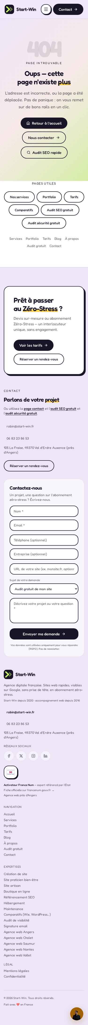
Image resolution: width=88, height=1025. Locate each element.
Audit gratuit (36, 246)
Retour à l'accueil (47, 123)
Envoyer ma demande (41, 634)
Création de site (15, 874)
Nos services (19, 197)
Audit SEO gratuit (60, 210)
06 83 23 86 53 (18, 438)
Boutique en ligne (17, 891)
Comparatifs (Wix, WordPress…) (27, 914)
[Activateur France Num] (11, 772)
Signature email (15, 926)
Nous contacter (41, 137)
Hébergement (14, 903)
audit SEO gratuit (63, 408)
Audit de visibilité (16, 920)
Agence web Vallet (17, 955)
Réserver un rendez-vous (39, 359)
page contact (34, 408)
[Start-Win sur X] (21, 756)
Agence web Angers (19, 932)
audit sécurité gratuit (21, 413)
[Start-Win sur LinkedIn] (45, 756)
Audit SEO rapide (46, 152)
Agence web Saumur (19, 943)
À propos (72, 238)
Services (15, 238)
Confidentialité (15, 976)
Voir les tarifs (30, 345)
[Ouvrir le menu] (46, 9)
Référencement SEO (19, 897)
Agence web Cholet (18, 938)
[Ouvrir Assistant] (76, 1013)
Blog (57, 238)
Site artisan (12, 885)
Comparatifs (24, 210)
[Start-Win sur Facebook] (9, 756)
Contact (65, 9)
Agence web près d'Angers (20, 795)
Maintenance (13, 909)
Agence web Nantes (19, 949)
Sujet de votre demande (25, 580)
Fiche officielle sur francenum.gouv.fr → (29, 790)
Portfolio (49, 197)
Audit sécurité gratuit (44, 223)
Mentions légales (16, 971)
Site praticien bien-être (21, 880)
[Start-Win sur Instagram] (33, 756)
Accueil (9, 814)
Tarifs (74, 197)
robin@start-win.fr (20, 426)
